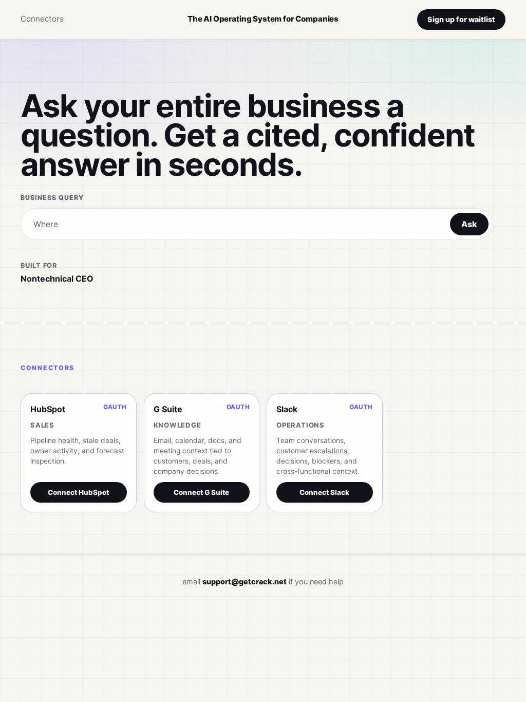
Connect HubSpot (78, 492)
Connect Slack (324, 492)
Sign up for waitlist (461, 19)
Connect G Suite (201, 492)
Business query (52, 197)
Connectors (42, 19)
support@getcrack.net (244, 581)
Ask (469, 224)
